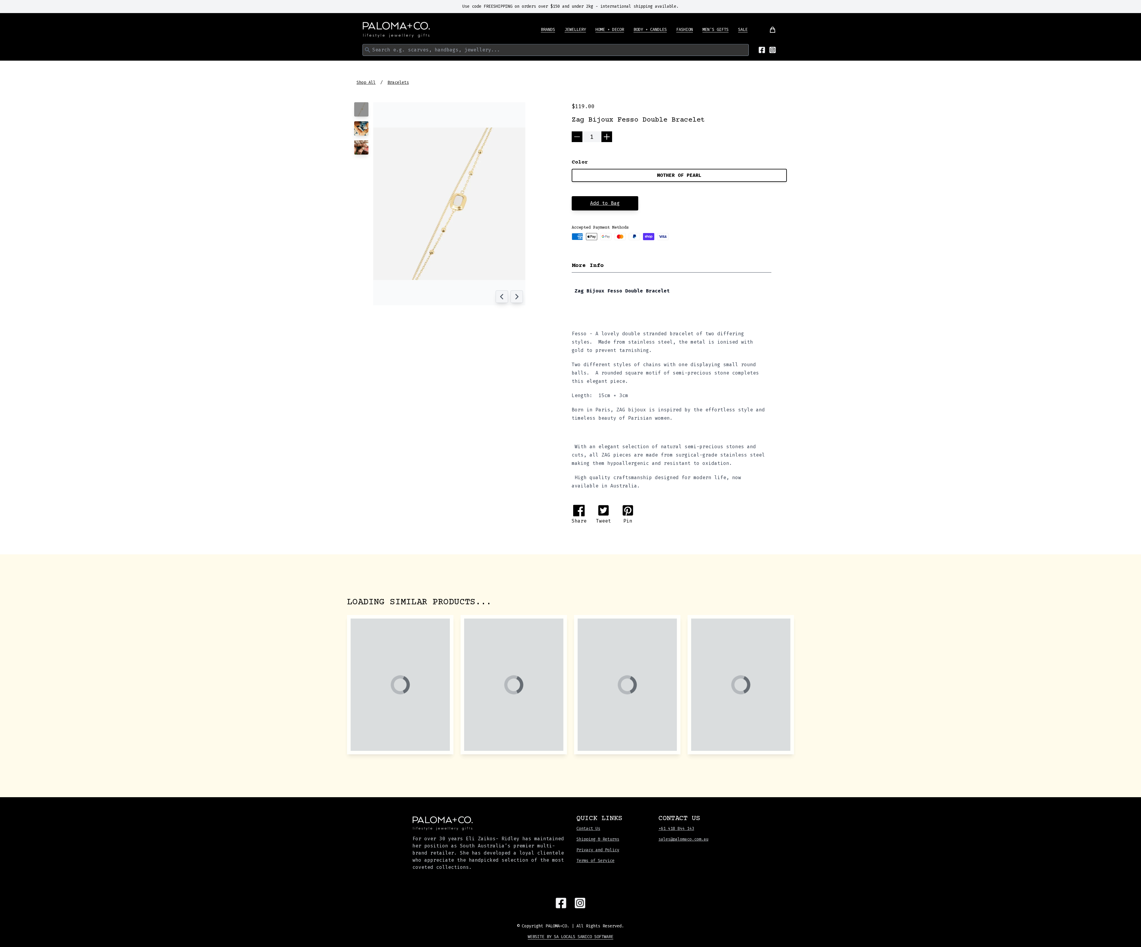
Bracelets (398, 82)
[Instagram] (772, 50)
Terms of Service (595, 860)
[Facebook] (761, 50)
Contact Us (588, 828)
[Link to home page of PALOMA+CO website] (396, 29)
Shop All (366, 82)
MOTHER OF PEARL (679, 175)
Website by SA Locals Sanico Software (570, 936)
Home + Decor (609, 29)
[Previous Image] (502, 296)
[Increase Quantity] (606, 136)
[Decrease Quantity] (577, 136)
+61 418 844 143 (676, 828)
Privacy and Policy (597, 849)
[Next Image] (516, 296)
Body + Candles (650, 29)
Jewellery (575, 29)
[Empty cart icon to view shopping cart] (768, 30)
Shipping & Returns (597, 839)
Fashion (684, 29)
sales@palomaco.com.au (683, 839)
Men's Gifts (715, 29)
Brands (548, 29)
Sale (743, 29)
